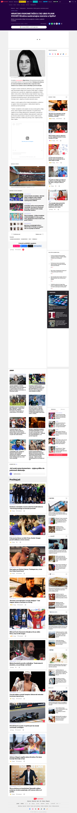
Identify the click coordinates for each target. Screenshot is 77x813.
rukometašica (19, 80)
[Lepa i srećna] (37, 803)
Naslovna (13, 8)
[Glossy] (33, 803)
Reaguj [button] (12, 249)
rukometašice (24, 239)
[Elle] (26, 803)
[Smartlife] (42, 803)
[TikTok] (60, 54)
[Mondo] (4, 1)
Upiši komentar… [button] (17, 474)
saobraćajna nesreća (15, 239)
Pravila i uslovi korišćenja (35, 806)
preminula (34, 239)
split (30, 239)
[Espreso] (22, 803)
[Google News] (63, 54)
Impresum (24, 806)
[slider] (14, 184)
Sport (17, 8)
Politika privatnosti (55, 806)
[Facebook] (50, 54)
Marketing (20, 806)
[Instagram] (52, 54)
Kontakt (28, 806)
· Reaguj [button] (53, 118)
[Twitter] (55, 54)
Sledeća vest (38, 234)
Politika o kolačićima (44, 806)
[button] (43, 24)
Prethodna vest (16, 234)
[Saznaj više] (66, 292)
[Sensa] (47, 803)
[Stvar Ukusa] (58, 803)
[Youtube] (58, 54)
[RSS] (66, 54)
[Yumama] (52, 803)
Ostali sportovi (23, 8)
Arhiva (50, 806)
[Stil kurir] (29, 803)
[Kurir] (17, 803)
